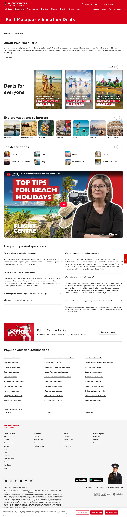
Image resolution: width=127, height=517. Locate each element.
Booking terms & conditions (105, 487)
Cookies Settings (82, 512)
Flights (10, 9)
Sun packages (33, 9)
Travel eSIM (67, 446)
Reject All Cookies (96, 512)
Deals (64, 9)
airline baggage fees (31, 504)
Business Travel (9, 459)
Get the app (88, 4)
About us (36, 436)
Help (96, 4)
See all (110, 67)
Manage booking (109, 4)
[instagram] (11, 481)
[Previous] (116, 67)
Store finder (97, 443)
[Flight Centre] (12, 426)
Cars (72, 9)
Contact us (96, 440)
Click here (30, 492)
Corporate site (38, 440)
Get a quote (95, 9)
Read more (8, 57)
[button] (125, 258)
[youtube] (26, 481)
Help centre (96, 436)
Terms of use (119, 487)
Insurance (67, 443)
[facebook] (6, 481)
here (31, 300)
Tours (55, 9)
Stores (104, 9)
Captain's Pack (68, 440)
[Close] (124, 512)
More (78, 9)
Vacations (20, 9)
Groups (6, 455)
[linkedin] (21, 481)
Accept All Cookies (111, 512)
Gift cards (67, 436)
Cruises (45, 9)
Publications (8, 462)
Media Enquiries (39, 446)
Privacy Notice (90, 487)
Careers (36, 443)
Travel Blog (7, 465)
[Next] (121, 67)
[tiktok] (16, 481)
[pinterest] (31, 481)
